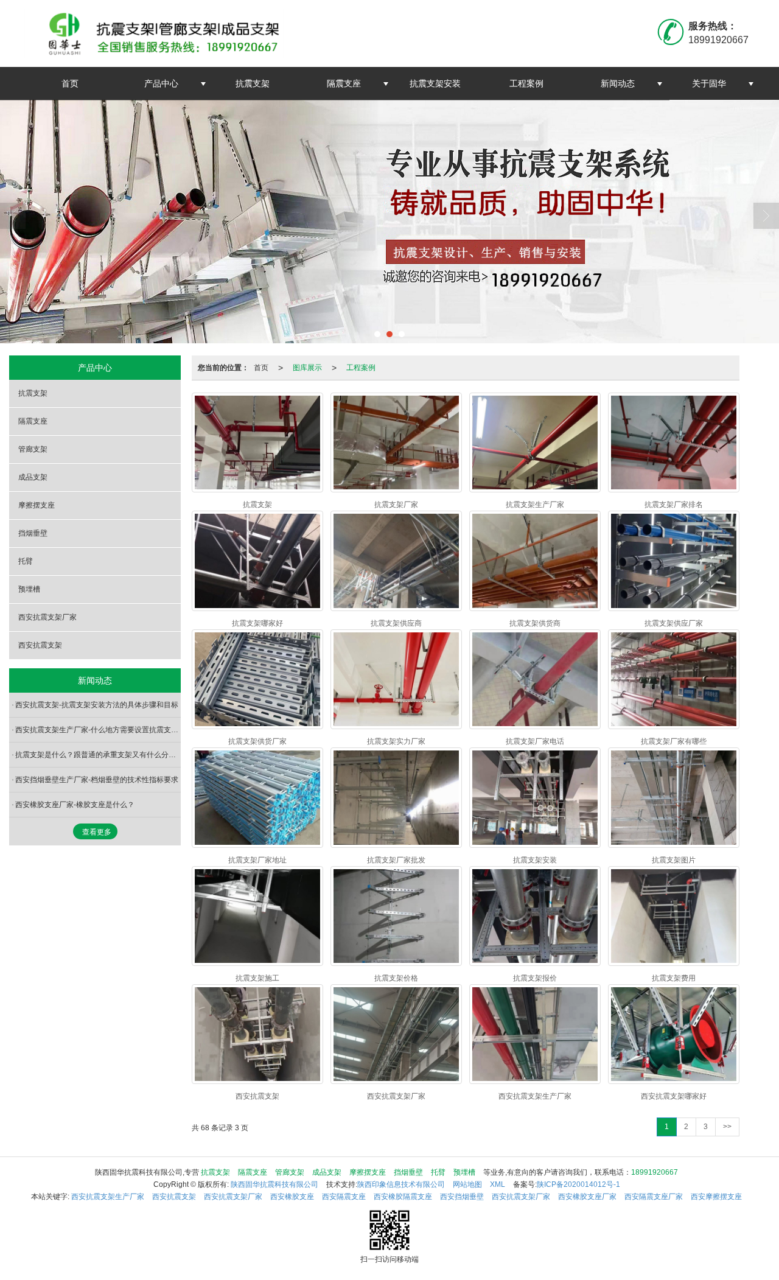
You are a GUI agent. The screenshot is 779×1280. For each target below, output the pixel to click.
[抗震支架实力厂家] (396, 679)
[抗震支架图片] (673, 797)
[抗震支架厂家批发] (396, 797)
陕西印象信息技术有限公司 (401, 1184)
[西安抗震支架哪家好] (673, 1034)
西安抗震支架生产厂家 (107, 1196)
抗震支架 (253, 83)
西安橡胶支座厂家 (587, 1196)
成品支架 (32, 477)
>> (727, 1126)
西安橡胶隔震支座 (403, 1196)
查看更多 (96, 832)
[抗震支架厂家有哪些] (673, 679)
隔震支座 (344, 83)
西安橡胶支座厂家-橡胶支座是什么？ (74, 804)
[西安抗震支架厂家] (396, 1034)
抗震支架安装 (435, 83)
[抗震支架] (257, 442)
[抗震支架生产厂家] (535, 442)
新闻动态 (618, 83)
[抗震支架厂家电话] (535, 679)
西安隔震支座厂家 (653, 1196)
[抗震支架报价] (535, 916)
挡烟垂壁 (32, 533)
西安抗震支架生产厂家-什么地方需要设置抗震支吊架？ (98, 730)
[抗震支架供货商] (535, 560)
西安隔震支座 (344, 1196)
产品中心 (161, 83)
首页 (70, 83)
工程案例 (526, 83)
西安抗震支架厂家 (47, 617)
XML (497, 1184)
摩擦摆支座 (36, 505)
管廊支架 (32, 449)
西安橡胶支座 (292, 1196)
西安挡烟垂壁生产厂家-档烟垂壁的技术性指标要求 (96, 779)
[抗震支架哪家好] (257, 560)
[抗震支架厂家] (396, 442)
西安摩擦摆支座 (716, 1196)
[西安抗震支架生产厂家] (535, 1034)
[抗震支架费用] (673, 916)
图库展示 (307, 367)
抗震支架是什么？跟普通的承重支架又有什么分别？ (98, 754)
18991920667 (654, 1172)
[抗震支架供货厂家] (257, 679)
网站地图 (467, 1184)
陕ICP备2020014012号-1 (578, 1184)
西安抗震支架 (40, 645)
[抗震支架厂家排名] (673, 442)
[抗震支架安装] (535, 797)
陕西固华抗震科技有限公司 (274, 1184)
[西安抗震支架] (257, 1034)
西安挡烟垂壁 (462, 1196)
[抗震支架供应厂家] (673, 560)
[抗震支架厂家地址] (257, 797)
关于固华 (709, 83)
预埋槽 (29, 589)
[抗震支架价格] (396, 916)
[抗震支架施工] (257, 916)
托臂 (25, 561)
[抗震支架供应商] (396, 560)
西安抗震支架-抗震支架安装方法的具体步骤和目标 (96, 705)
